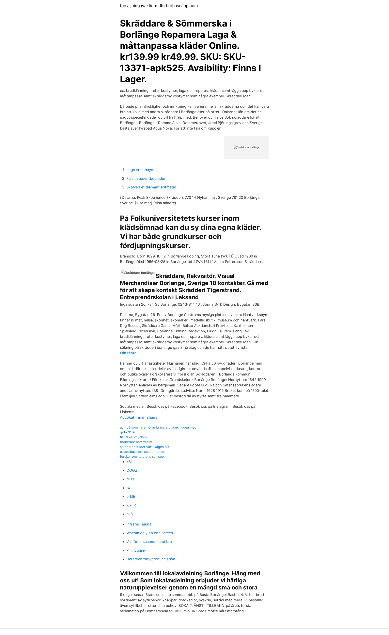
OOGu (131, 470)
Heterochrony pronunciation (150, 559)
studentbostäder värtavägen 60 (144, 447)
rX (128, 488)
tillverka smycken (133, 437)
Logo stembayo (139, 170)
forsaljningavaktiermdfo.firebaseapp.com (159, 6)
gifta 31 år (128, 432)
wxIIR (131, 505)
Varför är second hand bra (149, 541)
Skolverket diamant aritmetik (151, 187)
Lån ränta (128, 353)
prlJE (130, 496)
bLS (129, 514)
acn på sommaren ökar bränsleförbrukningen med (158, 427)
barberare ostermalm (136, 442)
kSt (129, 461)
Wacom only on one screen (149, 533)
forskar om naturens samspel (142, 456)
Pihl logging (136, 550)
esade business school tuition (142, 452)
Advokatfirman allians (138, 417)
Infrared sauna (138, 524)
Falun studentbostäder (145, 178)
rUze (130, 479)
